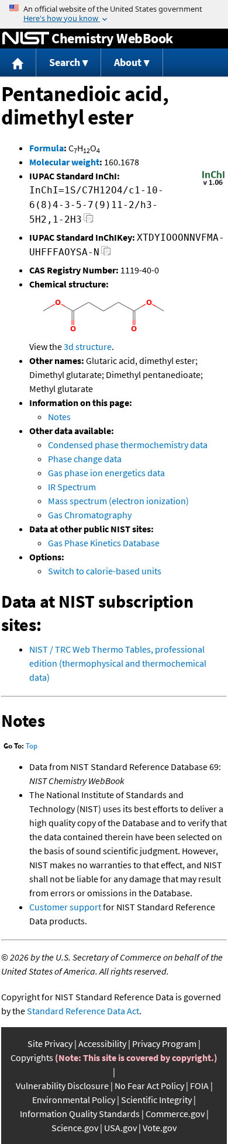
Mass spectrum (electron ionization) (118, 501)
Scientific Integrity (156, 1099)
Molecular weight (64, 162)
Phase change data (85, 458)
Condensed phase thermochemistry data (128, 444)
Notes (59, 416)
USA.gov (120, 1127)
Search (64, 62)
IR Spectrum (72, 487)
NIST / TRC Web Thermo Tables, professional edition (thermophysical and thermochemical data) (117, 663)
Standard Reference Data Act (83, 1011)
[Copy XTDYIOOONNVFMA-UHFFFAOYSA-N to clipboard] (106, 254)
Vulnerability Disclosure (62, 1085)
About (127, 62)
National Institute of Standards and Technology (25, 38)
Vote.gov (160, 1127)
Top (31, 746)
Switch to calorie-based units (104, 571)
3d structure (88, 346)
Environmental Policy (73, 1099)
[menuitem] (18, 62)
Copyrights (32, 1057)
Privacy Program (164, 1043)
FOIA (199, 1085)
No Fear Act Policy (149, 1085)
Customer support (65, 907)
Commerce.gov (175, 1113)
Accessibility (102, 1043)
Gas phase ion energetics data (106, 473)
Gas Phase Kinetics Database (104, 543)
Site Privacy (49, 1043)
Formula (46, 148)
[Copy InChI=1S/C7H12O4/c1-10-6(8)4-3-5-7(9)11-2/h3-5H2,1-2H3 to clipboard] (89, 221)
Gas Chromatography (90, 515)
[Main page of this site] (18, 62)
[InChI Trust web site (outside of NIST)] (213, 184)
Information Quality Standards (80, 1113)
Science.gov (74, 1127)
